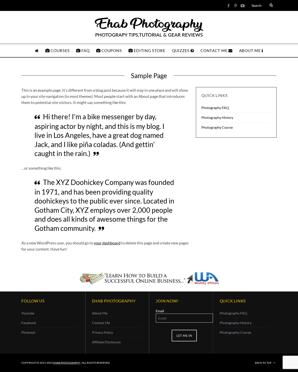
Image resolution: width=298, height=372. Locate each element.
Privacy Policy (102, 332)
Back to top (263, 362)
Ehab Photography (66, 362)
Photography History (217, 117)
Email (160, 311)
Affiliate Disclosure (106, 342)
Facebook (28, 323)
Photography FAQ (215, 107)
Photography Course (217, 127)
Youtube (27, 313)
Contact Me (101, 323)
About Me (99, 313)
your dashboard (107, 242)
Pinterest (28, 332)
